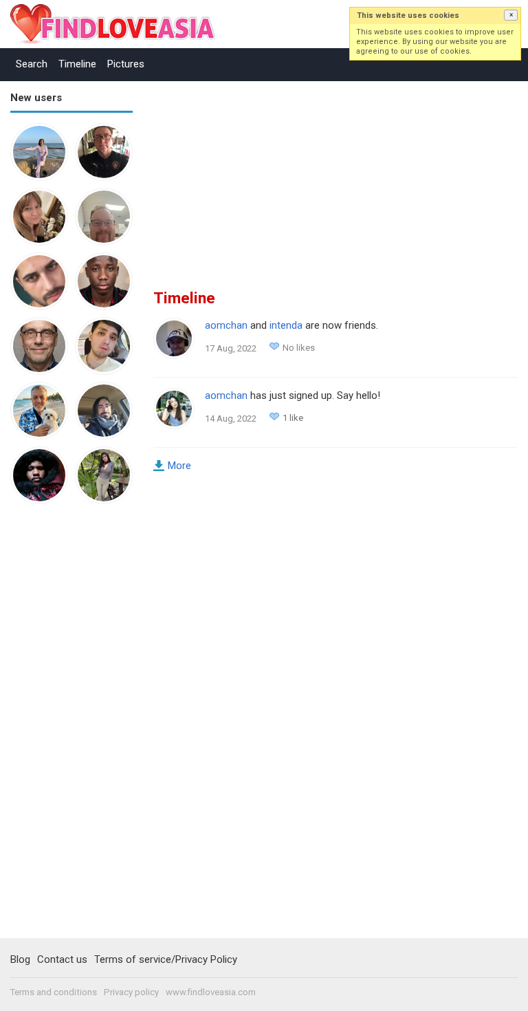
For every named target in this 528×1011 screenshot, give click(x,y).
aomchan (226, 325)
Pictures (125, 64)
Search (31, 64)
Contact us (62, 959)
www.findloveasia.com (211, 992)
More (179, 465)
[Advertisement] (65, 727)
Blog (20, 959)
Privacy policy (131, 992)
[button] (511, 15)
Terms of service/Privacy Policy (165, 959)
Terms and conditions (53, 992)
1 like (293, 418)
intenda (286, 325)
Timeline (77, 64)
